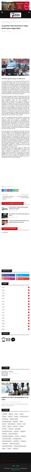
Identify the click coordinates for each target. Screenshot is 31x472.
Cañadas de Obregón (7, 446)
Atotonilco (16, 431)
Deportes (10, 416)
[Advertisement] (15, 46)
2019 (15, 293)
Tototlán (21, 426)
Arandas (16, 416)
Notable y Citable (14, 419)
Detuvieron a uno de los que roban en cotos (19, 214)
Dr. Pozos (4, 429)
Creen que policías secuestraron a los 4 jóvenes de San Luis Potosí (19, 221)
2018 (15, 296)
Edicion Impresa (11, 424)
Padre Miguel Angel (6, 421)
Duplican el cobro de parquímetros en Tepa (15, 398)
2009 (15, 321)
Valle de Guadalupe (13, 433)
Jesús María (16, 441)
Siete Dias (11, 429)
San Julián (4, 433)
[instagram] (8, 278)
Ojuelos (9, 448)
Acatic (24, 424)
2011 (15, 315)
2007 (15, 326)
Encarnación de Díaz (7, 441)
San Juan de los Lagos (7, 431)
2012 (15, 312)
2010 (15, 318)
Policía (6, 186)
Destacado (15, 421)
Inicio (13, 466)
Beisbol (9, 426)
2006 (15, 329)
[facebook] (8, 275)
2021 (15, 287)
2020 (15, 290)
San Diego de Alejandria (7, 436)
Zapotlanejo (5, 419)
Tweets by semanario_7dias (9, 460)
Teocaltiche (5, 443)
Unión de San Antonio (14, 443)
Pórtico (11, 371)
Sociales (4, 416)
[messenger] (13, 341)
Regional (11, 414)
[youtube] (22, 278)
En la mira (15, 426)
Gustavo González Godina (20, 446)
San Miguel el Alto (17, 438)
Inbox (17, 466)
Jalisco (21, 421)
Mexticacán (15, 448)
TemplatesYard (16, 468)
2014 (15, 307)
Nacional (17, 436)
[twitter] (22, 275)
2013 (15, 309)
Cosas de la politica (6, 438)
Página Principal (5, 21)
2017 (15, 298)
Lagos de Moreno (24, 416)
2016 (15, 301)
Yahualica (23, 436)
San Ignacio (23, 441)
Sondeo (4, 424)
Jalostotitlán (17, 429)
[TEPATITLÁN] (15, 389)
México (4, 448)
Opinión (21, 414)
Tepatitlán (12, 21)
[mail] (8, 341)
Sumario (19, 424)
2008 (15, 323)
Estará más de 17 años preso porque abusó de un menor (18, 207)
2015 (15, 304)
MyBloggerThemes (15, 469)
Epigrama (23, 431)
